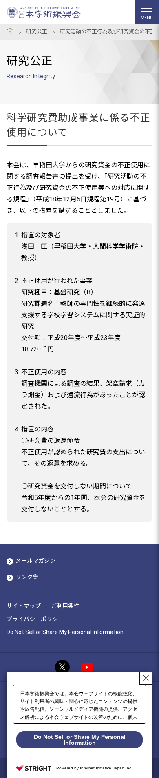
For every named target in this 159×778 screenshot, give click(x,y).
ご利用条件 (65, 606)
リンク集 (26, 577)
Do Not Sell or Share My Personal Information (65, 632)
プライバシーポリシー (35, 619)
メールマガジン (35, 560)
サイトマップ (24, 606)
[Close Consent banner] (145, 678)
